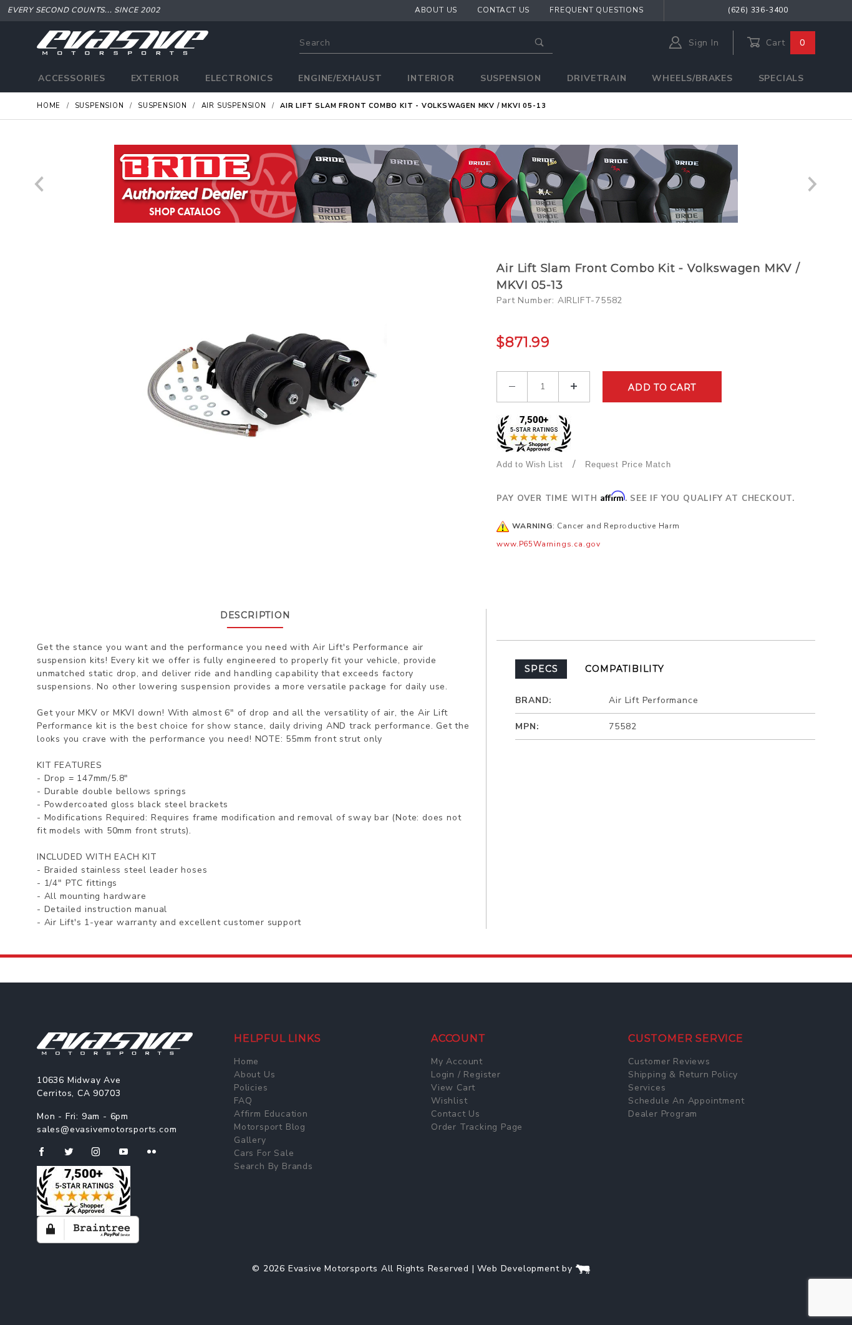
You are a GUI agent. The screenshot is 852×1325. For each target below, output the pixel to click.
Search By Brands (273, 1166)
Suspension (510, 78)
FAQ (243, 1101)
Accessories (71, 78)
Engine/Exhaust (340, 78)
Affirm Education (271, 1114)
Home (246, 1061)
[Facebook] (46, 1156)
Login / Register (466, 1074)
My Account (457, 1061)
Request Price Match (627, 464)
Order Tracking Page (477, 1127)
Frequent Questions (596, 10)
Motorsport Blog (270, 1127)
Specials (781, 78)
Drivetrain (597, 78)
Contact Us (503, 10)
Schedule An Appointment (686, 1101)
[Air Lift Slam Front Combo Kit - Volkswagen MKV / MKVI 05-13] (262, 385)
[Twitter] (74, 1156)
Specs (541, 668)
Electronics (239, 78)
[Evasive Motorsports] (122, 42)
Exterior (155, 78)
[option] (426, 184)
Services (647, 1088)
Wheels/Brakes (692, 78)
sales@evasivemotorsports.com (107, 1129)
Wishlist (449, 1101)
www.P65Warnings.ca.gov (548, 544)
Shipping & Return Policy (683, 1074)
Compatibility (624, 668)
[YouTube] (129, 1156)
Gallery (250, 1140)
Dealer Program (662, 1114)
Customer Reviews (669, 1061)
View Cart (453, 1088)
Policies (251, 1088)
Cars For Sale (264, 1153)
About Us (436, 10)
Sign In (702, 43)
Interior (430, 78)
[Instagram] (101, 1156)
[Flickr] (157, 1156)
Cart (784, 43)
